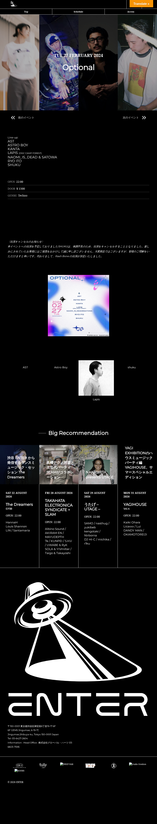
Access (130, 11)
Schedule (78, 11)
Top (26, 11)
